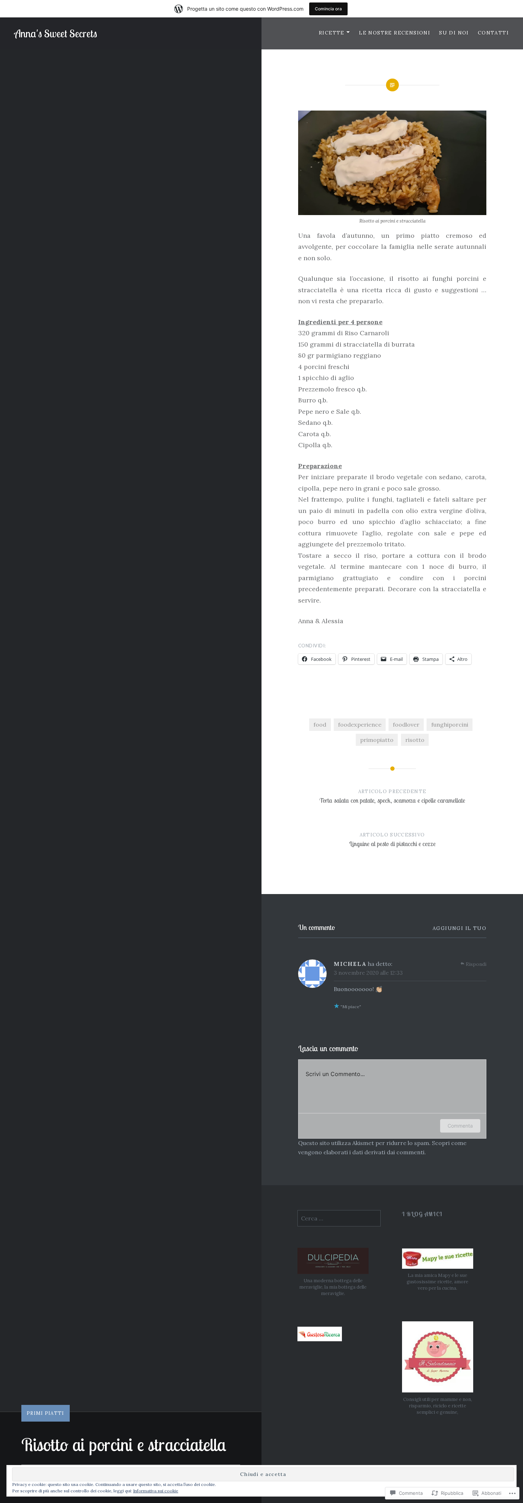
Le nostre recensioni (394, 33)
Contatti (493, 33)
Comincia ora (328, 8)
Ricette (331, 33)
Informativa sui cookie (155, 1490)
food (319, 724)
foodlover (406, 724)
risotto (414, 739)
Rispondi (476, 964)
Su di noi (454, 33)
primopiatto (376, 739)
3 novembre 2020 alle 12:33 (368, 972)
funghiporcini (449, 724)
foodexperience (359, 724)
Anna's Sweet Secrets (55, 33)
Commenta (460, 1126)
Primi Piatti (45, 1413)
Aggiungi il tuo (459, 928)
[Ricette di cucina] (319, 1339)
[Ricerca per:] (339, 1218)
